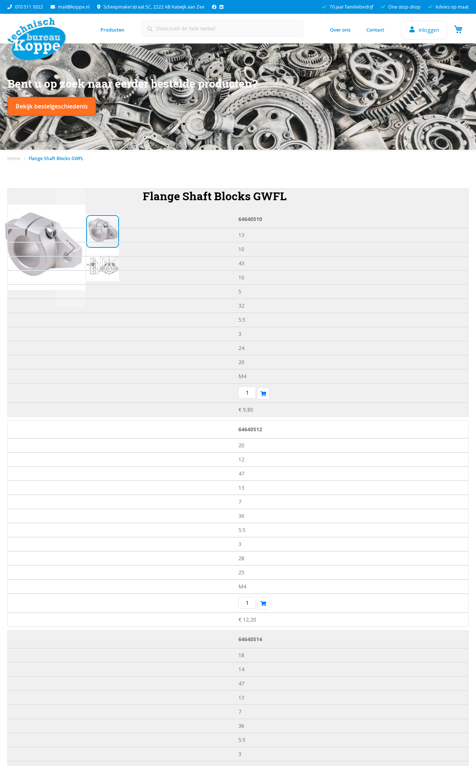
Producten (112, 29)
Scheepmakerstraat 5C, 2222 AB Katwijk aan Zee (154, 7)
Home (13, 158)
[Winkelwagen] (457, 28)
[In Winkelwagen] (263, 393)
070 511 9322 (29, 7)
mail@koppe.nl (74, 7)
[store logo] (39, 41)
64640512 (250, 429)
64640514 (250, 639)
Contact (375, 29)
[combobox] (223, 28)
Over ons (340, 29)
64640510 (250, 219)
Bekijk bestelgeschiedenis (52, 106)
